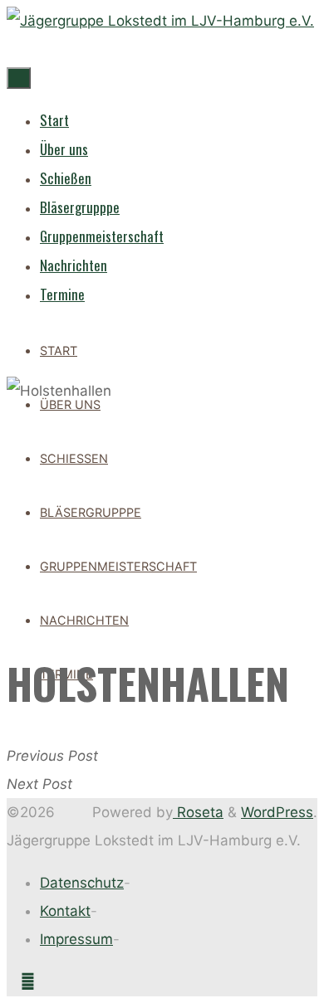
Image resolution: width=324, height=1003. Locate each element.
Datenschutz (82, 882)
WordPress (277, 812)
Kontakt (65, 911)
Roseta (198, 812)
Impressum (76, 939)
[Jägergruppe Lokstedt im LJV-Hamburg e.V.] (160, 20)
